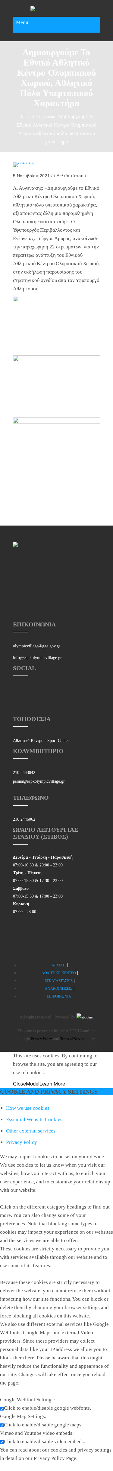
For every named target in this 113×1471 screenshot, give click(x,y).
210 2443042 (24, 772)
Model (32, 1084)
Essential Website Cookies (34, 1119)
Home (24, 116)
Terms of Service (72, 1039)
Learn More (52, 1084)
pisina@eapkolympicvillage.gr (39, 781)
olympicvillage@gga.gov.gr (36, 646)
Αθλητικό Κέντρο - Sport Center (41, 740)
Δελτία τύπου (43, 116)
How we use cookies (27, 1108)
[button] (56, 885)
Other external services (30, 1131)
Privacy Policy (41, 1039)
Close (19, 1084)
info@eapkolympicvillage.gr (37, 657)
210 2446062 (24, 819)
